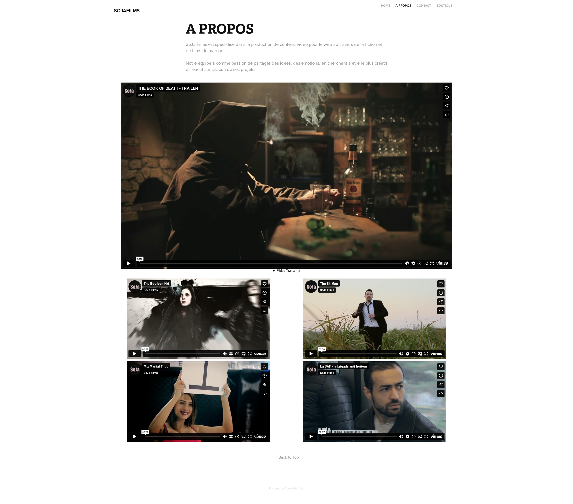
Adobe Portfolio (294, 488)
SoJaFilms (127, 10)
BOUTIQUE (444, 5)
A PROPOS (403, 5)
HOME (385, 5)
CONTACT (424, 5)
